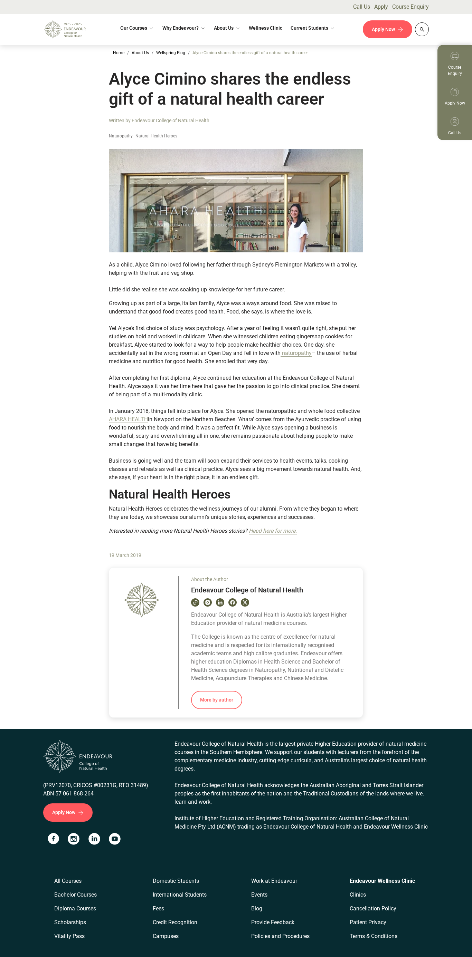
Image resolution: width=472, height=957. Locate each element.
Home (118, 52)
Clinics (358, 894)
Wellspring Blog (170, 52)
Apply (381, 6)
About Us (224, 28)
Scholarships (70, 922)
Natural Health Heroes (156, 136)
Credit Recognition (175, 922)
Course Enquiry (410, 6)
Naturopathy (121, 136)
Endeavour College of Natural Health (170, 120)
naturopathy (296, 353)
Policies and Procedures (280, 936)
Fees (158, 908)
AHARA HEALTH (128, 419)
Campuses (166, 936)
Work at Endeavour (274, 881)
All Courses (68, 881)
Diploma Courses (75, 908)
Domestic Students (176, 881)
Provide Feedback (272, 922)
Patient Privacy (368, 922)
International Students (180, 894)
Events (259, 894)
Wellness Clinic (265, 28)
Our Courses (133, 28)
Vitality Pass (69, 936)
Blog (256, 908)
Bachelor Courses (75, 894)
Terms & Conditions (373, 936)
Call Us (361, 6)
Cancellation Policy (373, 908)
